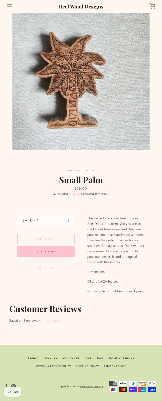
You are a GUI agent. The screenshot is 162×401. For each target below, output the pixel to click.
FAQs (88, 357)
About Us (50, 357)
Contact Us (71, 357)
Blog (100, 357)
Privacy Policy (115, 366)
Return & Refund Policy (53, 366)
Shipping (74, 194)
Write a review (48, 321)
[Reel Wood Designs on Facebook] (6, 386)
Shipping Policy (87, 366)
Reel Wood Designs (81, 6)
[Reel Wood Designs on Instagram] (13, 386)
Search (33, 357)
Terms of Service (121, 357)
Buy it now (46, 251)
